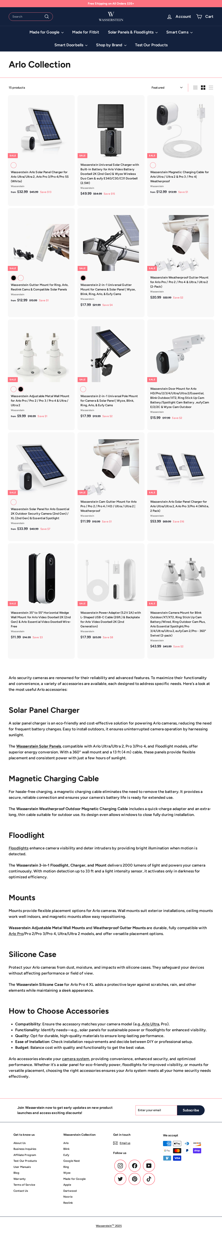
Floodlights (19, 848)
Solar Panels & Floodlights (131, 32)
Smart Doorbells (69, 45)
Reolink (68, 1202)
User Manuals (22, 1167)
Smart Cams (177, 32)
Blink (66, 1148)
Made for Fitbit (85, 32)
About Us (19, 1143)
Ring (66, 1167)
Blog (16, 1172)
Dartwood (70, 1190)
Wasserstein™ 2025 (109, 1225)
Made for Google (44, 32)
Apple (67, 1184)
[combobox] (31, 16)
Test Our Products (151, 45)
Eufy (66, 1155)
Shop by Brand (109, 45)
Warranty (19, 1178)
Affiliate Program (24, 1155)
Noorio (68, 1196)
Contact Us (20, 1190)
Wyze (67, 1172)
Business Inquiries (24, 1148)
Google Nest (71, 1160)
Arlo (66, 1143)
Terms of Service (24, 1184)
